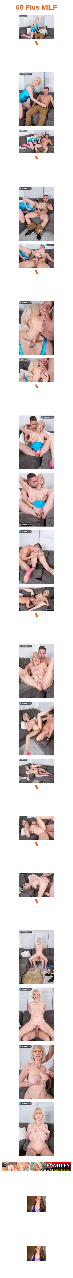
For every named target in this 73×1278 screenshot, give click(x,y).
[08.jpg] (36, 443)
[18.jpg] (36, 1016)
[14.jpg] (36, 787)
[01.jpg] (36, 43)
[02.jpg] (36, 100)
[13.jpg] (36, 730)
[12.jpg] (36, 672)
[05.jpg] (36, 272)
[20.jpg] (36, 1130)
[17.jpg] (36, 958)
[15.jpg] (36, 844)
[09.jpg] (36, 501)
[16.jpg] (36, 901)
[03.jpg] (36, 158)
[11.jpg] (36, 615)
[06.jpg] (36, 329)
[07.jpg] (36, 386)
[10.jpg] (36, 558)
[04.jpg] (36, 215)
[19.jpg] (36, 1073)
